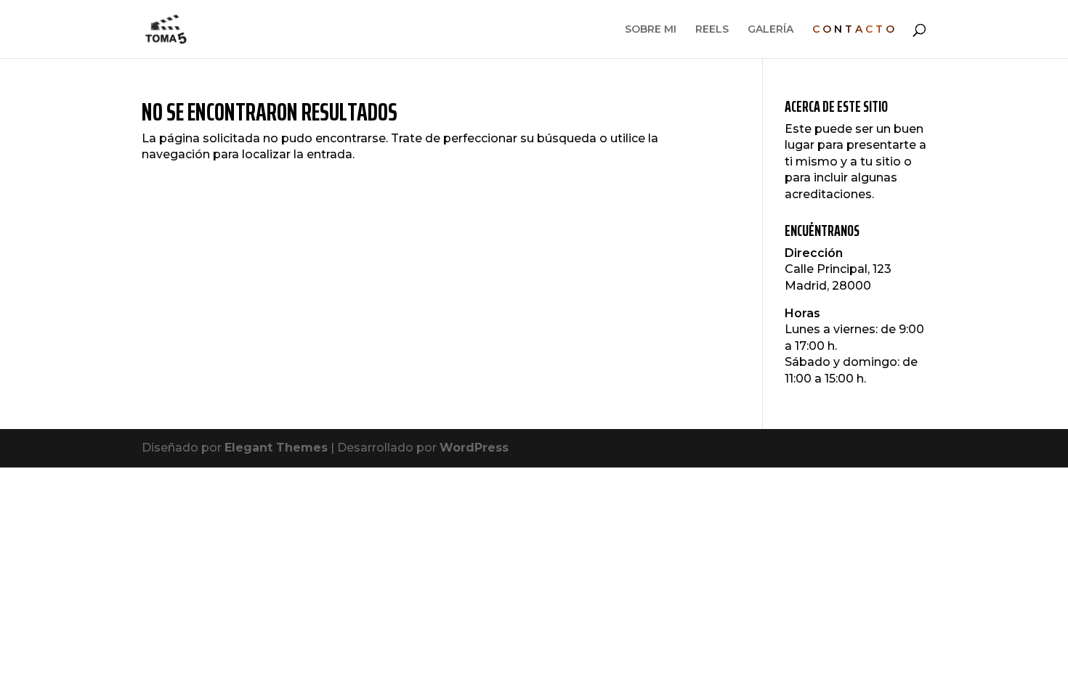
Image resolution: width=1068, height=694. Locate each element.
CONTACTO (854, 30)
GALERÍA (770, 30)
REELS (712, 30)
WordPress (474, 447)
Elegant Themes (276, 447)
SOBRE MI (650, 30)
